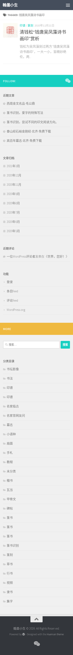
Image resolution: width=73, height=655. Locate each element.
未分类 (11, 471)
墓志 (10, 425)
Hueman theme (55, 634)
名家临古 (13, 406)
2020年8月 (13, 203)
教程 (10, 462)
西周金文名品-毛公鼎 (21, 103)
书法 (10, 378)
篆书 (10, 518)
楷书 (10, 480)
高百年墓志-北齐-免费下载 (24, 141)
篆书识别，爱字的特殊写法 (25, 113)
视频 (10, 583)
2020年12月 (14, 175)
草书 (10, 564)
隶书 (10, 592)
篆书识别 (13, 545)
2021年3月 (13, 166)
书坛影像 (13, 369)
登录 (10, 282)
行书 (10, 573)
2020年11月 (14, 185)
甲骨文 (11, 499)
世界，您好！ (56, 256)
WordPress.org (16, 310)
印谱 (22, 25)
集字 (10, 601)
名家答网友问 (16, 415)
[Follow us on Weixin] (67, 80)
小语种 (11, 434)
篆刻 (30, 25)
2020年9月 (13, 194)
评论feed (12, 300)
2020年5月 (13, 231)
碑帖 (10, 508)
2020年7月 (13, 212)
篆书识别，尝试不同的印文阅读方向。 (32, 122)
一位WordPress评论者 (21, 256)
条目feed (12, 291)
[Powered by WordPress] (23, 634)
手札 (10, 453)
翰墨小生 (10, 5)
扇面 (10, 443)
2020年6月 (13, 222)
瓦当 (10, 490)
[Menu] (68, 5)
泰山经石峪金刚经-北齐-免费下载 (29, 131)
